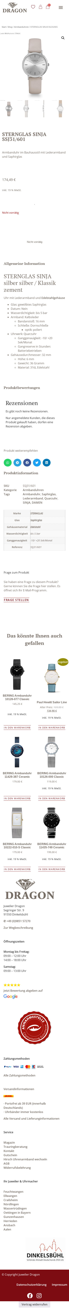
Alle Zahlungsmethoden (19, 1075)
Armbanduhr (31, 494)
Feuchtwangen (13, 1192)
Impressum (59, 1285)
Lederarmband (33, 498)
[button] (60, 7)
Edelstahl (35, 527)
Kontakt (9, 1151)
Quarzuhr (51, 498)
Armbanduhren (21, 27)
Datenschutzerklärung (31, 1285)
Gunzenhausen (14, 1217)
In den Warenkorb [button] (17, 727)
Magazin (9, 1142)
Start (4, 27)
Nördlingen (11, 1204)
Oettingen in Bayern (17, 1213)
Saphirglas (49, 494)
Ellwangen (10, 1196)
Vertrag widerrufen (34, 1304)
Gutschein (10, 1155)
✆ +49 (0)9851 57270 (17, 921)
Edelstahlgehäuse (53, 298)
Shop (10, 27)
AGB (7, 1163)
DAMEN (37, 502)
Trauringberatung (15, 1147)
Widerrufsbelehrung (17, 1168)
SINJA (26, 502)
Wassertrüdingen (15, 1208)
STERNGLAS (36, 513)
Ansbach (9, 1225)
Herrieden (10, 1221)
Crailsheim (11, 1200)
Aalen (7, 1229)
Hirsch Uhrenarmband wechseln (25, 1159)
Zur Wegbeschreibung (18, 928)
